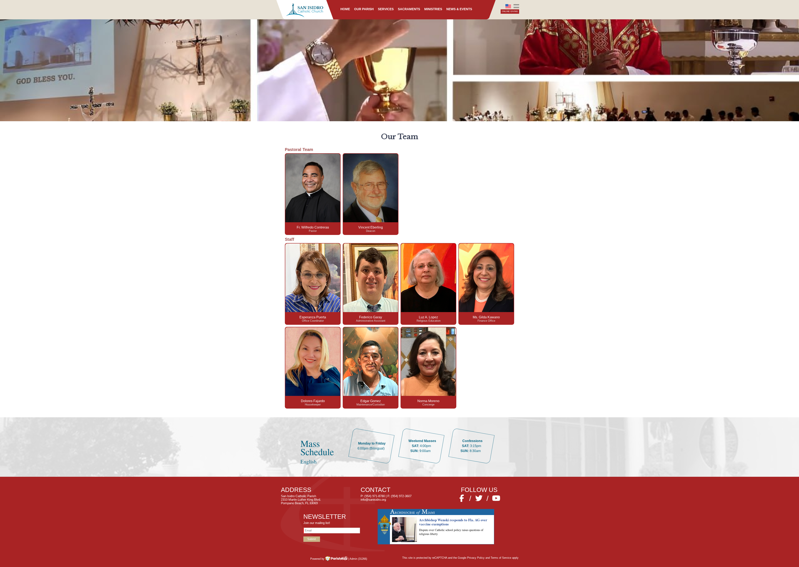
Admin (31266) (358, 558)
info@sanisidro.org (373, 499)
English (508, 6)
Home (345, 9)
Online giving (510, 11)
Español (516, 6)
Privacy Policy (476, 557)
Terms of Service (501, 557)
